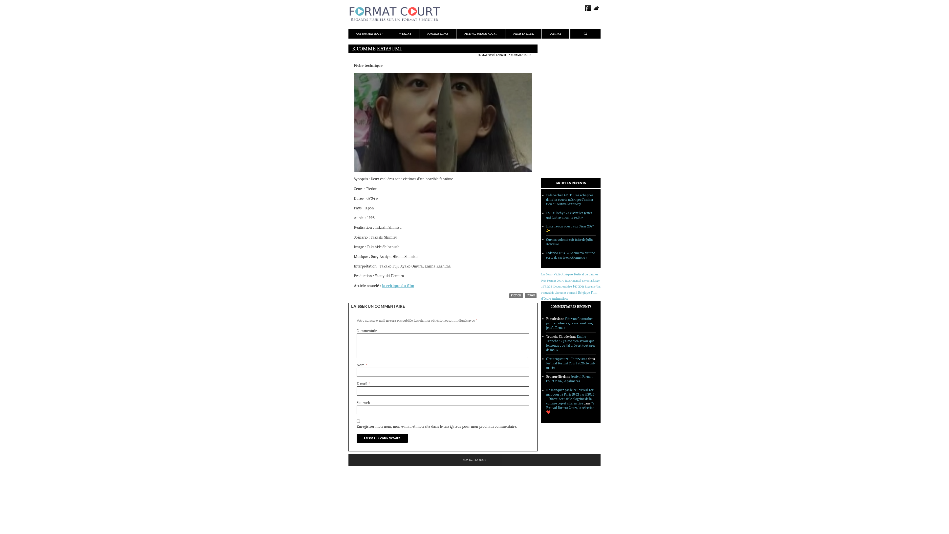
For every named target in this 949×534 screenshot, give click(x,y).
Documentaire (562, 286)
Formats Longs (437, 33)
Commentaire (367, 331)
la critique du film (398, 286)
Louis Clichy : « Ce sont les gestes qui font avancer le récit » (569, 215)
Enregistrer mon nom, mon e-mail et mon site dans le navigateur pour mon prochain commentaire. (437, 426)
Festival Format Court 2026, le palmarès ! (569, 379)
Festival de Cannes (586, 274)
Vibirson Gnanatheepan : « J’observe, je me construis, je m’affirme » (570, 323)
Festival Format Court (480, 33)
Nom (362, 365)
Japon (531, 295)
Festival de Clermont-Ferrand (559, 292)
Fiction (516, 295)
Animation (560, 298)
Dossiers (554, 107)
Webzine (405, 33)
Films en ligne (523, 33)
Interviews (556, 114)
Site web (363, 402)
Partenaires (556, 79)
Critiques (554, 101)
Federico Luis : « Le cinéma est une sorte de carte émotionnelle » (570, 255)
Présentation (557, 60)
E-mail (363, 384)
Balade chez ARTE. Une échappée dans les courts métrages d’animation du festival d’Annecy (570, 199)
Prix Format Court (552, 280)
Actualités (556, 94)
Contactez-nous (474, 460)
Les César (547, 274)
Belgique (584, 292)
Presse (552, 73)
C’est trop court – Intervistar (566, 359)
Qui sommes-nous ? (369, 33)
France (546, 286)
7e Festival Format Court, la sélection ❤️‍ (570, 407)
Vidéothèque (563, 274)
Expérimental (573, 280)
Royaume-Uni (593, 286)
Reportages (556, 120)
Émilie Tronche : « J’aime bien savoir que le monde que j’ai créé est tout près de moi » (570, 343)
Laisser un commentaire (513, 55)
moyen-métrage (591, 280)
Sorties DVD (556, 127)
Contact (555, 33)
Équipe (552, 66)
